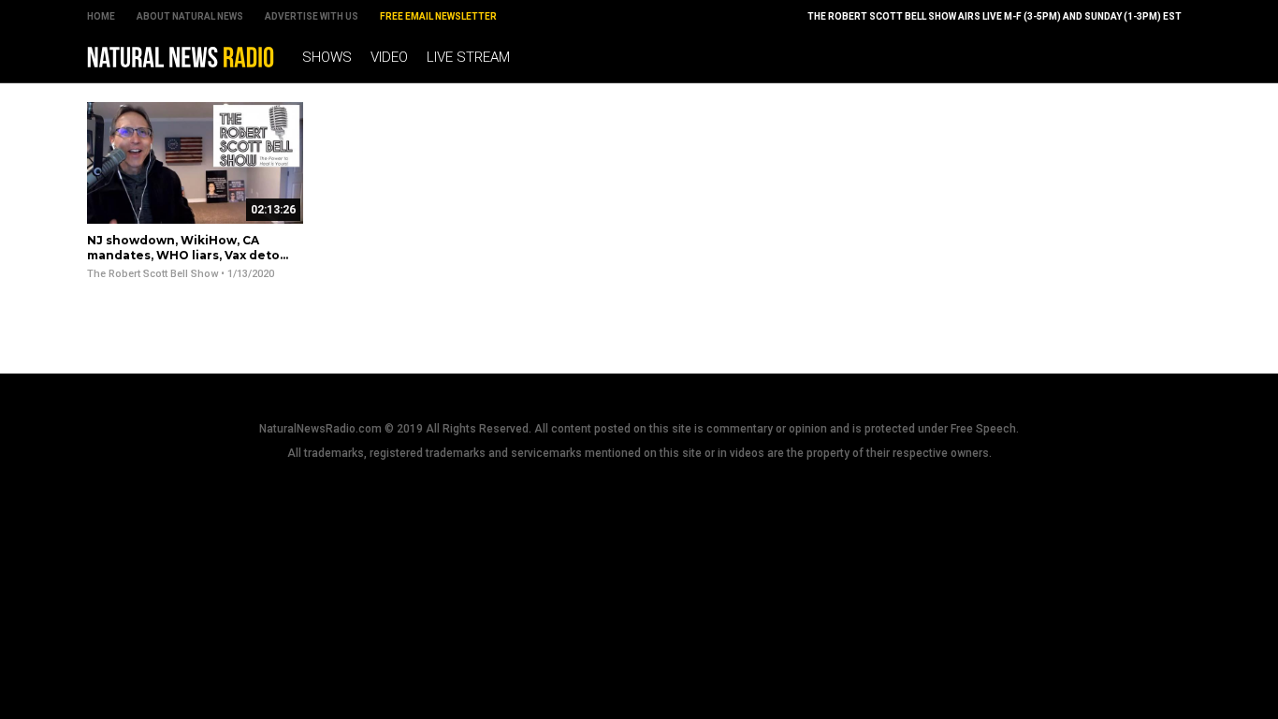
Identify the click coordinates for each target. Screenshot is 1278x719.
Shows (327, 57)
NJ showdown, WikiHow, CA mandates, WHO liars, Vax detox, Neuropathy (188, 254)
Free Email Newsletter (438, 16)
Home (101, 16)
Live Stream (468, 57)
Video (389, 57)
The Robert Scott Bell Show (152, 274)
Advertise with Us (311, 16)
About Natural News (190, 16)
